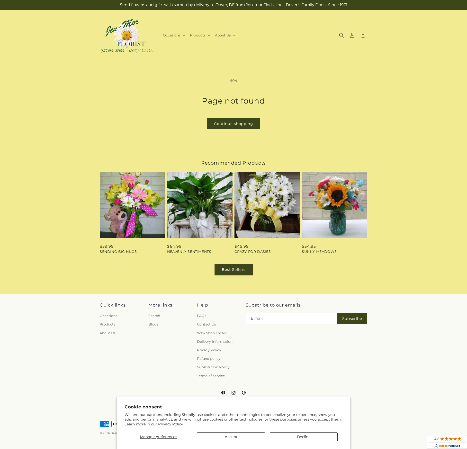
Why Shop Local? (212, 333)
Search (154, 316)
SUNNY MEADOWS (319, 251)
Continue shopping (233, 123)
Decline (304, 436)
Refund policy (208, 358)
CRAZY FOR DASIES (252, 251)
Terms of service (211, 376)
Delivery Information (215, 341)
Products (107, 324)
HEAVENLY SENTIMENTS (189, 251)
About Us (108, 333)
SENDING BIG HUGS (118, 251)
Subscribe (352, 318)
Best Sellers (233, 269)
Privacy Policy (170, 424)
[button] (173, 35)
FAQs (201, 316)
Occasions (108, 316)
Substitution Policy (213, 367)
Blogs (153, 324)
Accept (231, 436)
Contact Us (206, 324)
